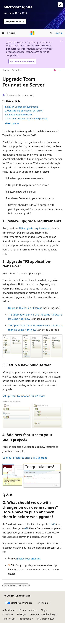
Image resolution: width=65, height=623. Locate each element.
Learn (6, 70)
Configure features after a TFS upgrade (24, 457)
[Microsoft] (32, 33)
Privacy (20, 614)
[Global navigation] (3, 33)
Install (15, 70)
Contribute (7, 614)
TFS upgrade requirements (34, 228)
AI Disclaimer (9, 610)
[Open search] (51, 33)
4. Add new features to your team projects (26, 118)
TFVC (52, 524)
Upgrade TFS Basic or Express (25, 308)
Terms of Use (9, 618)
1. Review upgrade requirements (21, 106)
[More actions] (60, 70)
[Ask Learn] (54, 70)
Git (27, 528)
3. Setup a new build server (19, 114)
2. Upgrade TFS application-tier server (24, 110)
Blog (43, 610)
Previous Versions (28, 610)
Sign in (59, 32)
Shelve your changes (29, 558)
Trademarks (25, 618)
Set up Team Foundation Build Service (23, 396)
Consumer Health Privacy (42, 614)
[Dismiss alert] (60, 4)
